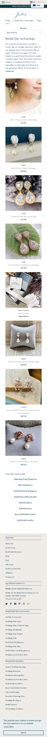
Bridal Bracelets (25, 508)
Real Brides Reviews (13, 552)
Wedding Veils (11, 638)
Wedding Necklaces (13, 700)
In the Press (10, 548)
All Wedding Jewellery (14, 709)
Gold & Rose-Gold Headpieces (17, 651)
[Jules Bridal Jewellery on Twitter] (6, 603)
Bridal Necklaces (25, 502)
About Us (9, 544)
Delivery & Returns (13, 569)
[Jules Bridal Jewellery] (24, 15)
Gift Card (9, 564)
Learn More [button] (9, 727)
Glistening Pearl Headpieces (25, 479)
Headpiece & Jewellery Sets (16, 655)
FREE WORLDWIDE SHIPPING (23, 6)
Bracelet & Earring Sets (14, 696)
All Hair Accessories (13, 617)
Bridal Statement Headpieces (25, 491)
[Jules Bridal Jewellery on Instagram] (24, 603)
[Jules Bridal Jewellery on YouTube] (15, 603)
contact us (9, 71)
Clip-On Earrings (12, 692)
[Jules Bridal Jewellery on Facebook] (11, 603)
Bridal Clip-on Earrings (23, 20)
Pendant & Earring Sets (14, 675)
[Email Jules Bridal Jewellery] (28, 603)
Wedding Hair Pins (12, 646)
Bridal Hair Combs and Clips (25, 497)
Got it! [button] (23, 733)
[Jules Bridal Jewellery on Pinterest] (19, 603)
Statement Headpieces (14, 642)
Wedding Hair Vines (13, 621)
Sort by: (23, 28)
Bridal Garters (11, 704)
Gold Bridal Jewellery (25, 520)
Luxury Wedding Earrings (15, 667)
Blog (7, 556)
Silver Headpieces (25, 485)
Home (7, 20)
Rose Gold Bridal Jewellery (25, 514)
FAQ (7, 560)
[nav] (6, 2)
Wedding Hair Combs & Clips (17, 625)
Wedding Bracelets (12, 671)
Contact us (9, 577)
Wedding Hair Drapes (14, 634)
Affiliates (9, 573)
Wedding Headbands (13, 630)
